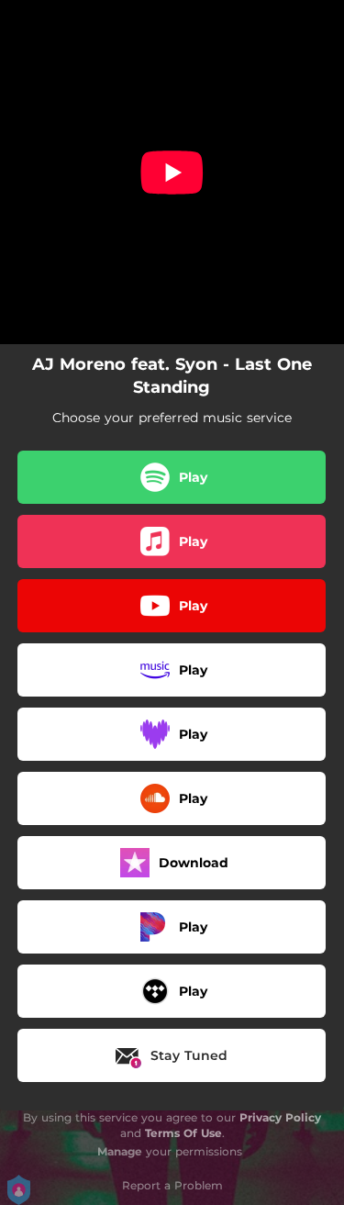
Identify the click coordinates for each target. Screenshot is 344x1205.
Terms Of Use (183, 1133)
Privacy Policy (280, 1117)
